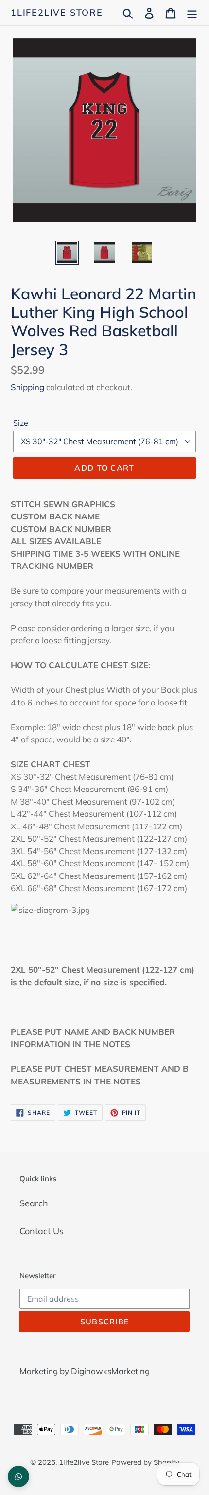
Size (20, 423)
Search (33, 1203)
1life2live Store (57, 12)
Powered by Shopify (145, 1462)
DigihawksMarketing (110, 1371)
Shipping (27, 387)
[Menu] (192, 12)
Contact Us (41, 1231)
